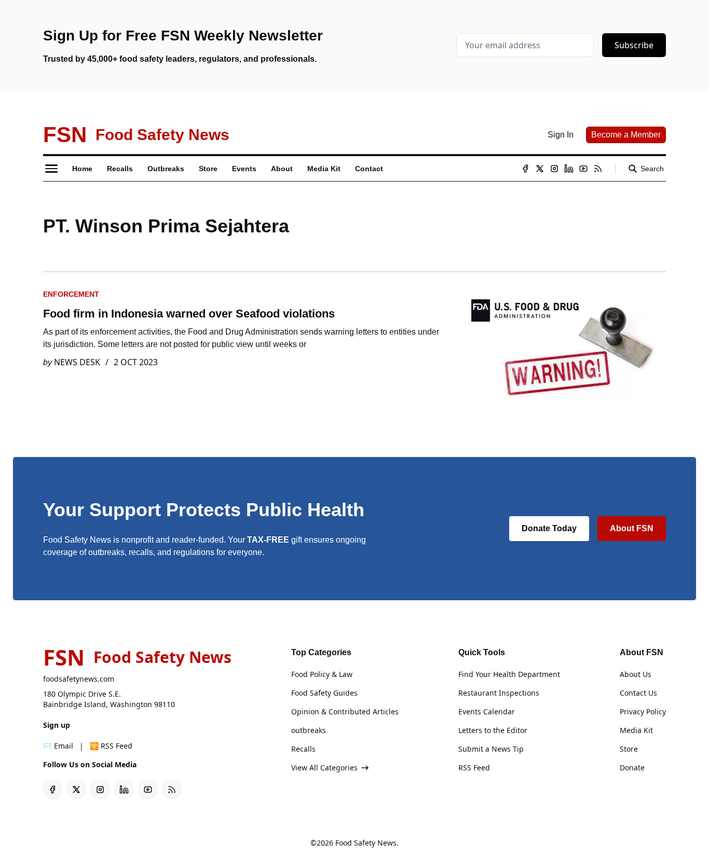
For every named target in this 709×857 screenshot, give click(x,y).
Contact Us (638, 693)
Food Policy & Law (321, 674)
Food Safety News (366, 843)
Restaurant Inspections (498, 693)
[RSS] (598, 168)
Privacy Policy (643, 711)
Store (629, 749)
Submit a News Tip (491, 749)
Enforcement (71, 294)
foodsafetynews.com (78, 679)
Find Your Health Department (509, 674)
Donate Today (549, 528)
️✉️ (58, 746)
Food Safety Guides (324, 693)
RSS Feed (474, 767)
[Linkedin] (569, 168)
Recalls (303, 749)
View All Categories (324, 767)
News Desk (77, 362)
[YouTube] (583, 168)
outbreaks (308, 730)
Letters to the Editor (492, 730)
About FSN (631, 528)
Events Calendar (486, 711)
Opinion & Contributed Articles (345, 711)
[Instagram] (554, 168)
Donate (632, 767)
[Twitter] (539, 168)
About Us (635, 674)
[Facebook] (525, 168)
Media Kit (636, 730)
